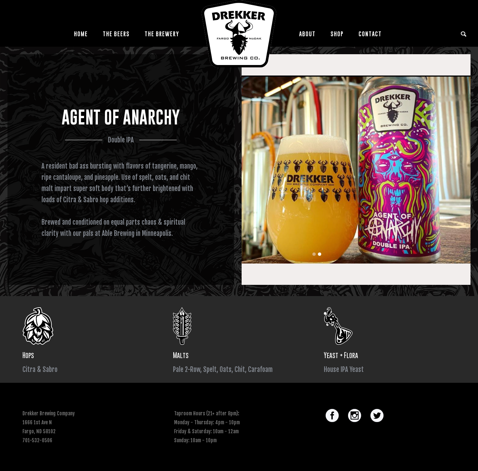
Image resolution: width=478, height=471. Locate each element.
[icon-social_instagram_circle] (356, 416)
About (307, 33)
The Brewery (162, 33)
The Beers (116, 33)
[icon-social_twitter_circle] (377, 416)
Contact (370, 33)
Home (81, 33)
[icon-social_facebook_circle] (334, 416)
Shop (337, 33)
